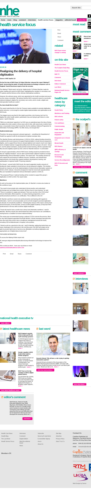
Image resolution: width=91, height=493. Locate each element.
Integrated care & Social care (62, 139)
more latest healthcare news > (10, 390)
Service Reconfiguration (62, 160)
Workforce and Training (62, 113)
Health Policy (59, 110)
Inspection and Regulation (59, 133)
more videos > (5, 323)
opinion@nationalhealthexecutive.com (12, 247)
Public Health (59, 129)
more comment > (79, 273)
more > (20, 348)
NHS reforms (59, 116)
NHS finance (58, 146)
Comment (29, 254)
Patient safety (59, 120)
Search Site (76, 8)
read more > (27, 418)
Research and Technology (59, 156)
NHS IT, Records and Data (61, 164)
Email (11, 254)
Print (4, 254)
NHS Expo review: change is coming (60, 51)
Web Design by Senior (79, 483)
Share (19, 254)
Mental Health (59, 143)
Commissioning (59, 126)
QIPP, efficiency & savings (60, 150)
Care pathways (59, 123)
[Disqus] (26, 286)
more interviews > (79, 384)
